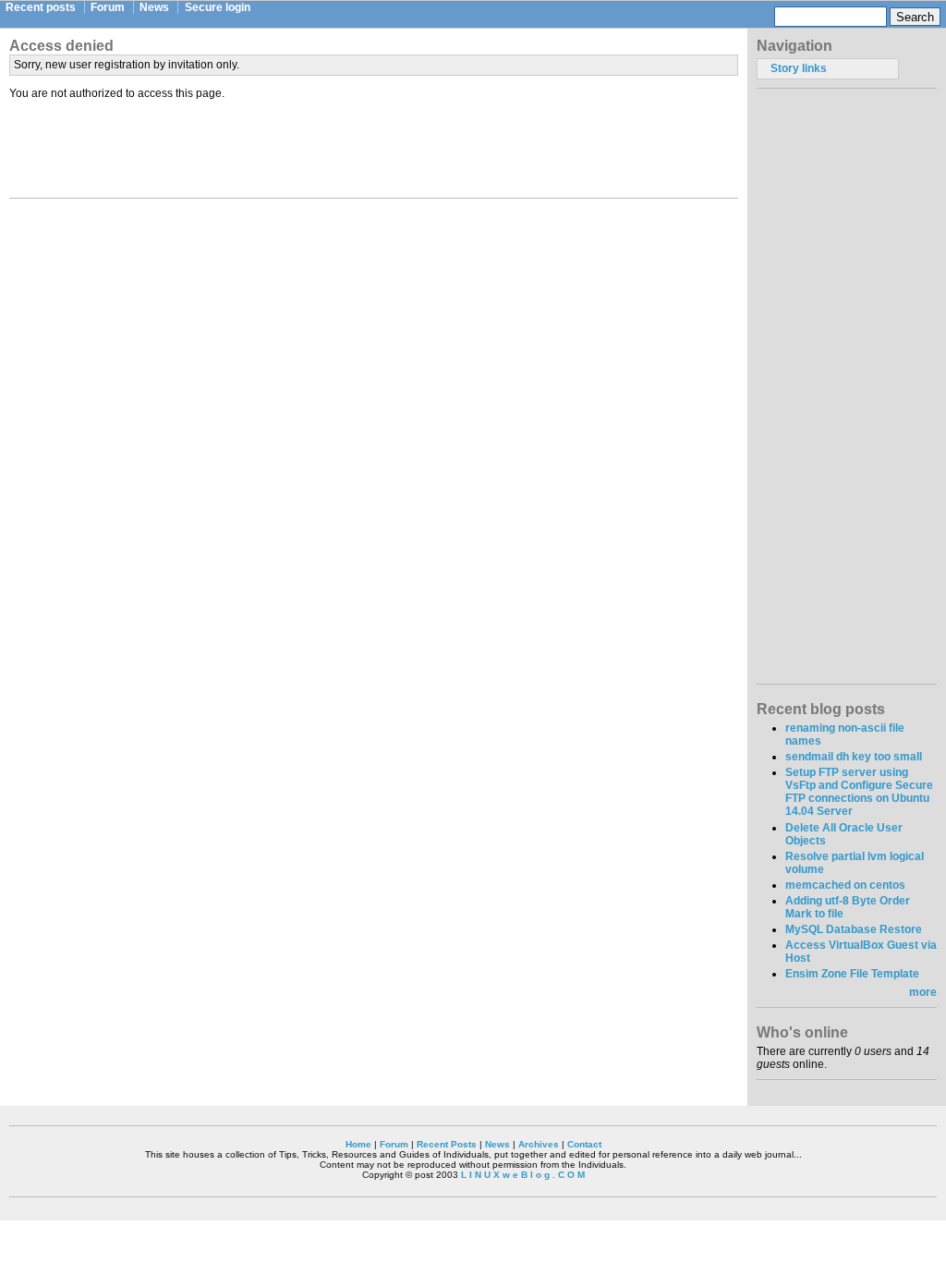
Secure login (217, 7)
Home (358, 1144)
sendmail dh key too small (853, 756)
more (923, 992)
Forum (108, 7)
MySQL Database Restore (853, 929)
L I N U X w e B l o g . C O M (523, 1175)
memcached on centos (845, 885)
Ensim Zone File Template (852, 973)
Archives (538, 1144)
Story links (798, 68)
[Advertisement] (374, 145)
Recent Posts (447, 1144)
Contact (584, 1144)
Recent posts (41, 7)
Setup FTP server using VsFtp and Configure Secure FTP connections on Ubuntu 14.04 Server (859, 792)
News (154, 7)
